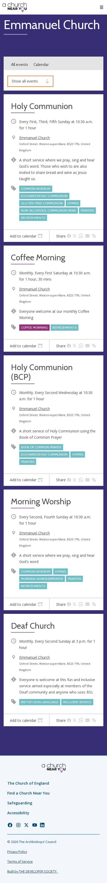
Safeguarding (19, 802)
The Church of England (28, 783)
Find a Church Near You (28, 793)
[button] (101, 7)
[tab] (26, 236)
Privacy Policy (17, 852)
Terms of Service (20, 861)
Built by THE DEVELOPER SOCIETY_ (32, 871)
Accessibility (18, 812)
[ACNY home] (14, 7)
